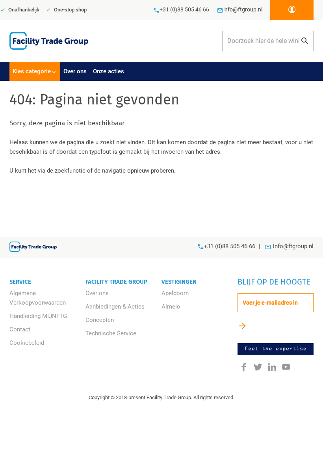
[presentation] (34, 71)
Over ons (97, 293)
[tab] (47, 281)
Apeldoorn (175, 293)
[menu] (161, 71)
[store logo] (48, 40)
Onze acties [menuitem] (108, 71)
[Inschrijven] (242, 325)
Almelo (171, 306)
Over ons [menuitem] (75, 71)
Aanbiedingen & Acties (115, 306)
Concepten (99, 320)
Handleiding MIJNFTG (38, 316)
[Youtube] (286, 367)
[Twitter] (258, 367)
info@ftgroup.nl (293, 246)
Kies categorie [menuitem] (32, 71)
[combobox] (268, 41)
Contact (19, 329)
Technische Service (110, 333)
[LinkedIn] (272, 367)
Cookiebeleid (26, 342)
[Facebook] (244, 367)
